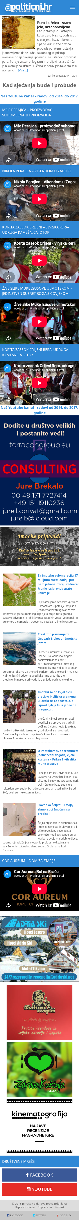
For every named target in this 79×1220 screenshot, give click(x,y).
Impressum (45, 1207)
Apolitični (28, 7)
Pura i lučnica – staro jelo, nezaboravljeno (54, 24)
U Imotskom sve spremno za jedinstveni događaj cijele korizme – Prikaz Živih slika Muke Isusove (58, 757)
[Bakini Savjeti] (39, 1012)
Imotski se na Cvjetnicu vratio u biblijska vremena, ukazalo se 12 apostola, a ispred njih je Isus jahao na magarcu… (57, 701)
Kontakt (59, 1207)
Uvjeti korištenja (25, 1207)
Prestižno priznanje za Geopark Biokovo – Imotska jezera (57, 638)
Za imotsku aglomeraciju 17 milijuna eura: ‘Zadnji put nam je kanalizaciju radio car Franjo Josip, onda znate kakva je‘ (58, 584)
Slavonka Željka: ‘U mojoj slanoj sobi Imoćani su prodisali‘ (56, 809)
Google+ (65, 1215)
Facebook (41, 1175)
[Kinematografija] (39, 1126)
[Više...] (23, 70)
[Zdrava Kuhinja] (39, 1069)
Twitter (41, 1215)
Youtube (42, 1189)
